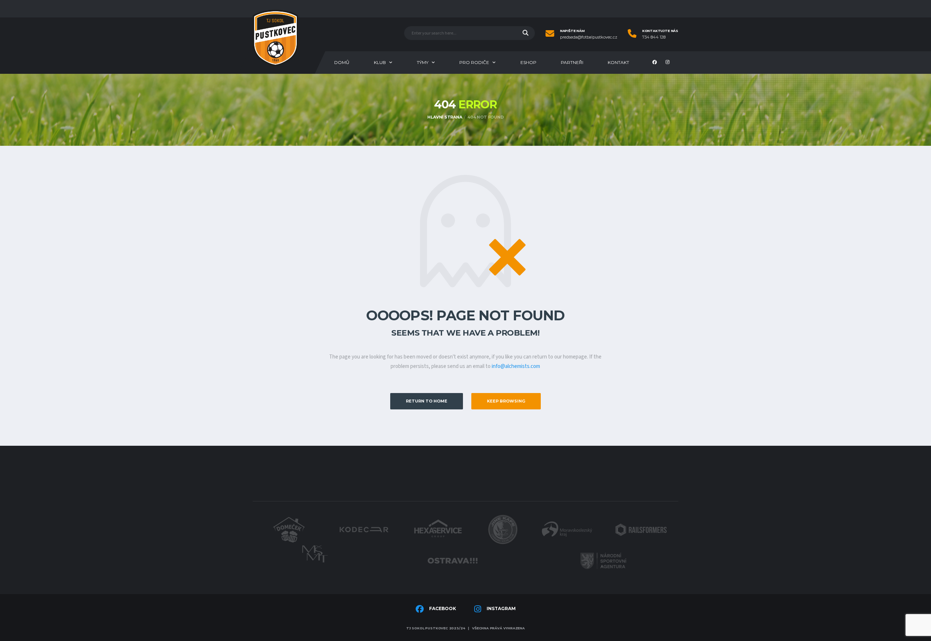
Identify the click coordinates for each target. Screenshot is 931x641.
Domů (341, 62)
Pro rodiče (474, 62)
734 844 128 (654, 37)
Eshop (528, 62)
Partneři (572, 62)
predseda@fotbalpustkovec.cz (588, 37)
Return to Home (426, 401)
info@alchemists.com (516, 366)
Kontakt (618, 62)
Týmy (422, 62)
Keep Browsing (506, 401)
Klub (380, 62)
